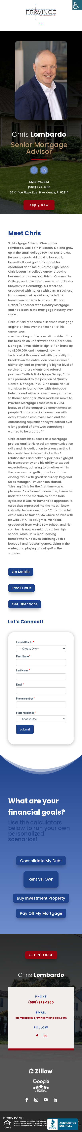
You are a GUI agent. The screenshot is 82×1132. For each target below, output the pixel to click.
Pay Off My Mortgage (41, 913)
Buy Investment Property (41, 898)
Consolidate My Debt (41, 861)
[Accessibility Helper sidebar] (77, 5)
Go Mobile (21, 571)
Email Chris (21, 587)
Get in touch (41, 954)
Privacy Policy (12, 1118)
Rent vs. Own (41, 879)
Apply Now (39, 205)
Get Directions (25, 604)
